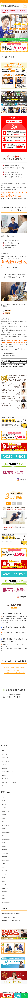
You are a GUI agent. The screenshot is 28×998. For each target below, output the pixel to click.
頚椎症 (3, 895)
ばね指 (3, 863)
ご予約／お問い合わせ (7, 771)
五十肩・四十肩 (5, 825)
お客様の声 (4, 768)
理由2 (14, 503)
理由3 (19, 503)
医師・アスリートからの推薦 (9, 782)
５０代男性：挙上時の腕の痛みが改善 (14, 673)
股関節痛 (4, 814)
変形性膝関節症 (5, 860)
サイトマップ (5, 778)
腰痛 (3, 821)
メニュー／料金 (5, 757)
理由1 (8, 503)
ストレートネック (6, 807)
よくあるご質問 (5, 761)
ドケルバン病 (5, 853)
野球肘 (3, 877)
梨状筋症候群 (5, 856)
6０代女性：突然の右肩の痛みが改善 (14, 667)
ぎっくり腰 (4, 870)
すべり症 (4, 874)
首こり (3, 800)
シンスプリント (5, 888)
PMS (3, 797)
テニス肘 (4, 884)
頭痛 (3, 867)
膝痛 (3, 835)
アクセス (4, 764)
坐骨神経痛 (4, 849)
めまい (3, 818)
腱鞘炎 (3, 898)
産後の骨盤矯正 (5, 832)
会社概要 (4, 775)
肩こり (3, 842)
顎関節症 (4, 846)
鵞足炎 (3, 881)
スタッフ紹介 (5, 754)
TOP (3, 750)
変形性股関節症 (5, 902)
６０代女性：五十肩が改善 (11, 670)
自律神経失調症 (5, 839)
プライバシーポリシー (7, 785)
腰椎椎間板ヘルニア (7, 811)
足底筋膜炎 (4, 891)
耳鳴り (3, 828)
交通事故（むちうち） (7, 804)
